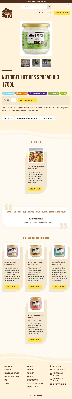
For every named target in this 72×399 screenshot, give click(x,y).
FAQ (5, 380)
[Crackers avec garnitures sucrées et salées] (36, 155)
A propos (30, 366)
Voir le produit (12, 287)
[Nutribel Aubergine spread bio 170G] (12, 251)
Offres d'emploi (32, 380)
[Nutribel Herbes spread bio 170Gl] (26, 63)
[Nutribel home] (7, 13)
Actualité (30, 373)
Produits (30, 370)
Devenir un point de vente (35, 383)
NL (68, 5)
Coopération (8, 366)
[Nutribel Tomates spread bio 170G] (36, 304)
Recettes (30, 377)
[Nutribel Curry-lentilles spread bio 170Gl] (36, 251)
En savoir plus (35, 189)
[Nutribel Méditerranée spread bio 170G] (60, 251)
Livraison (7, 370)
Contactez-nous (32, 387)
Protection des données (12, 377)
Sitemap (7, 383)
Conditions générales (11, 373)
